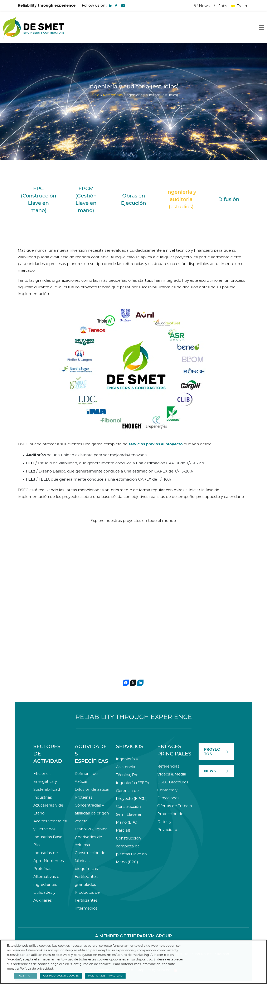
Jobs (222, 6)
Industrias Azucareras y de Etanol (48, 805)
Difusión (228, 199)
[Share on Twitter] (133, 683)
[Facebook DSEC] (116, 5)
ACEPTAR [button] (25, 975)
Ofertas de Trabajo (174, 806)
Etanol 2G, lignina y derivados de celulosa (91, 837)
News (204, 6)
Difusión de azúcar (92, 790)
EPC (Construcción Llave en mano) (38, 199)
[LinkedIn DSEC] (110, 5)
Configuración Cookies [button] (61, 975)
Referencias (113, 95)
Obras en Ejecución (133, 200)
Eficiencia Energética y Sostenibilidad (46, 782)
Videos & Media (171, 774)
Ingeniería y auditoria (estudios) (181, 199)
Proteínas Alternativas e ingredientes (46, 877)
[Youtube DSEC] (122, 5)
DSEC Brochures (172, 782)
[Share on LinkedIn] (140, 683)
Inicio (94, 95)
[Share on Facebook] (126, 683)
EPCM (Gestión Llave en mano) (86, 199)
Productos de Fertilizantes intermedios (87, 900)
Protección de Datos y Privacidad (170, 822)
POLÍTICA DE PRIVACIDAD (105, 975)
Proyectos (212, 751)
